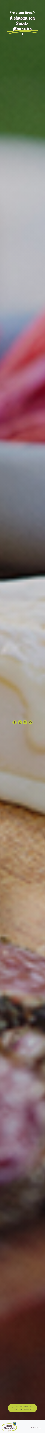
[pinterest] (25, 722)
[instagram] (20, 722)
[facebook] (14, 722)
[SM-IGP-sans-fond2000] (9, 1423)
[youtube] (30, 722)
